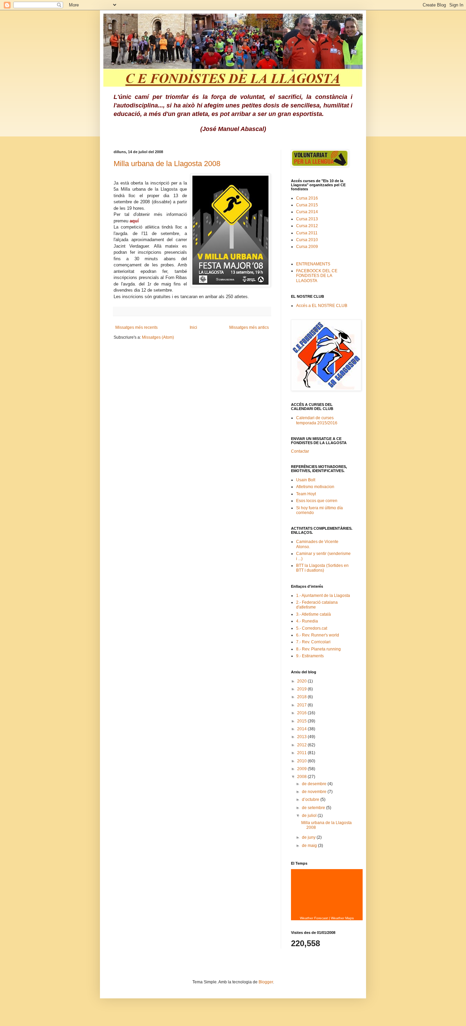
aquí (134, 220)
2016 (302, 712)
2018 (302, 696)
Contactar (300, 451)
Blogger (266, 982)
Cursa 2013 (307, 219)
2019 (302, 689)
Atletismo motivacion (315, 486)
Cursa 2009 (307, 246)
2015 (302, 721)
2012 (302, 745)
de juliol (310, 815)
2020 (302, 681)
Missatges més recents (136, 327)
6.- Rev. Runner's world (317, 635)
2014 (302, 729)
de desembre (314, 783)
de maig (310, 845)
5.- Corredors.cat (311, 628)
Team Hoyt (306, 494)
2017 (302, 705)
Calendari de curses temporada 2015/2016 (316, 420)
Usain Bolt (305, 480)
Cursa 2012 (307, 225)
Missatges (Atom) (158, 337)
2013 (302, 736)
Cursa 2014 (307, 211)
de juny (309, 837)
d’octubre (311, 799)
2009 (302, 768)
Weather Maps (342, 918)
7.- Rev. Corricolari (313, 642)
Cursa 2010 (307, 239)
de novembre (314, 791)
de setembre (314, 807)
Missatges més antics (249, 327)
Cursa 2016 (307, 198)
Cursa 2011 (307, 233)
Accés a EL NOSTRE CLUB (321, 305)
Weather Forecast (314, 918)
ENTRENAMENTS (313, 264)
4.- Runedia (307, 621)
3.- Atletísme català (313, 614)
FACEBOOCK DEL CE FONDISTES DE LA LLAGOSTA (316, 275)
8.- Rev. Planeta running (318, 649)
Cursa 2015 (307, 205)
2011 (302, 752)
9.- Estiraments (310, 656)
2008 (302, 776)
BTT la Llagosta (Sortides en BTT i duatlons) (322, 568)
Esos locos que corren (316, 500)
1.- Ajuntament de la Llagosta (323, 595)
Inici (193, 327)
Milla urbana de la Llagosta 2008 (167, 163)
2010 (302, 761)
